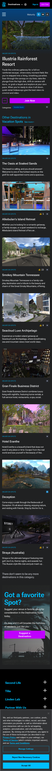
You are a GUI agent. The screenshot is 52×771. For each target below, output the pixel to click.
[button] (16, 4)
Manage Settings (26, 749)
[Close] (48, 713)
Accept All (26, 765)
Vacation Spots (9, 53)
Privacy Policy (9, 737)
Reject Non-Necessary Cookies (26, 757)
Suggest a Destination (24, 635)
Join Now (30, 100)
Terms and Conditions (19, 743)
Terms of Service (10, 740)
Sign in (35, 4)
